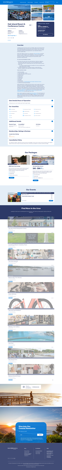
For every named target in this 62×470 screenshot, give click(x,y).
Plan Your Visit (42, 2)
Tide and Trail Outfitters (14, 310)
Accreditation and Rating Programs (50, 451)
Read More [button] (11, 177)
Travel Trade (38, 453)
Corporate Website (39, 451)
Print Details (9, 40)
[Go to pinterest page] (14, 458)
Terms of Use (26, 452)
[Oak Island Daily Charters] (43, 160)
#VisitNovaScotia (36, 387)
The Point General (13, 261)
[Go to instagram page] (11, 38)
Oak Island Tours (12, 359)
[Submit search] (46, 2)
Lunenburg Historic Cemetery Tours (17, 245)
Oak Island (23, 89)
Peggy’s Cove (35, 94)
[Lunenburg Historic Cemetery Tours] (31, 238)
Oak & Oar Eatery (37, 53)
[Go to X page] (10, 38)
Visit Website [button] (45, 34)
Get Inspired (36, 2)
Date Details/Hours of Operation (19, 100)
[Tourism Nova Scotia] (8, 1)
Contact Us (26, 455)
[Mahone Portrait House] (31, 369)
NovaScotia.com (29, 466)
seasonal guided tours (21, 90)
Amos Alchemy (12, 294)
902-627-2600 (21, 31)
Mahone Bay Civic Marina (15, 277)
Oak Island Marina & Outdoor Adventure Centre (32, 81)
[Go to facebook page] (8, 38)
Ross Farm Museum (33, 93)
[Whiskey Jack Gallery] (31, 320)
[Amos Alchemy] (31, 287)
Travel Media (38, 452)
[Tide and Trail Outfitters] (31, 303)
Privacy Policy (30, 440)
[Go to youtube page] (13, 458)
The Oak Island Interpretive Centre (17, 228)
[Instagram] (24, 387)
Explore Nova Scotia (23, 2)
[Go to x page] (11, 458)
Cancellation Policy (15, 140)
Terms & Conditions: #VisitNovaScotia (27, 454)
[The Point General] (31, 254)
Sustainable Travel (50, 455)
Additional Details (15, 121)
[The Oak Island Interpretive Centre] (31, 221)
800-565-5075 (21, 32)
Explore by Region (30, 2)
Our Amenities (14, 106)
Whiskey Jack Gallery (14, 327)
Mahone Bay (19, 94)
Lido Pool (10, 343)
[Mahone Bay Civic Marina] (31, 270)
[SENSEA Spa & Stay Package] (19, 160)
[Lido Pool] (31, 336)
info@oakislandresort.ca (23, 33)
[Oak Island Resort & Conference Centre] (19, 12)
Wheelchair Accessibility (49, 457)
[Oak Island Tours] (31, 352)
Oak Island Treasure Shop (31, 90)
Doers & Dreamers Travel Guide (50, 453)
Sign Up (40, 434)
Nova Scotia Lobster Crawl (28, 196)
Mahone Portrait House (14, 376)
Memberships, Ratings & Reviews (19, 131)
